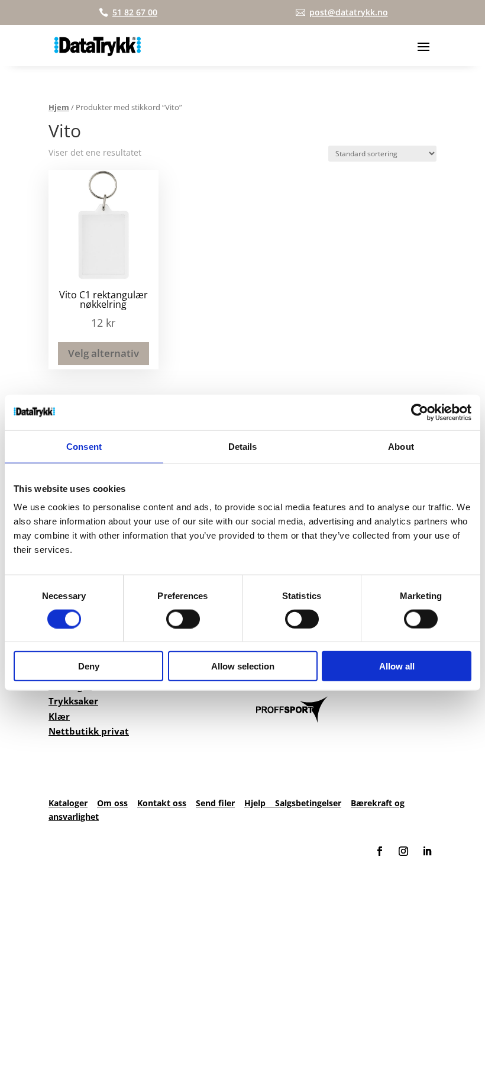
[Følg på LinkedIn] (427, 851)
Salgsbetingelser (308, 803)
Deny (88, 666)
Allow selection (242, 666)
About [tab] (401, 446)
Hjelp (259, 803)
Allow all (397, 666)
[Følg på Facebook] (379, 851)
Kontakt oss (161, 803)
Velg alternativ (103, 353)
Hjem (58, 107)
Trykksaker (73, 701)
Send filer (215, 803)
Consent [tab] (84, 446)
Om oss (112, 803)
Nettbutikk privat (88, 731)
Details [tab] (242, 446)
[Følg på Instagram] (403, 851)
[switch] (183, 618)
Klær (59, 716)
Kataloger (68, 803)
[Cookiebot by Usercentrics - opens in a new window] (419, 412)
